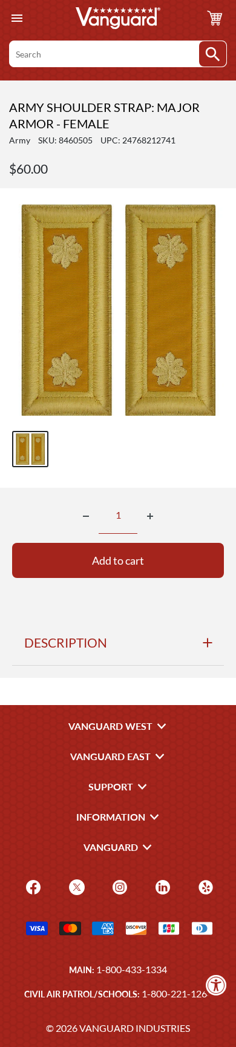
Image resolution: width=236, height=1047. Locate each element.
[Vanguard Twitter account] (75, 886)
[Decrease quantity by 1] (86, 516)
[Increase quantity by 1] (150, 516)
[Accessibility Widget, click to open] (216, 985)
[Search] (212, 54)
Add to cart (118, 560)
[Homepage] (118, 18)
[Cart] (215, 18)
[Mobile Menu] (16, 18)
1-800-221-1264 (177, 993)
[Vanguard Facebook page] (32, 886)
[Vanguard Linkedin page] (161, 886)
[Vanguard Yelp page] (204, 886)
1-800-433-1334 (131, 969)
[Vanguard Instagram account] (118, 886)
